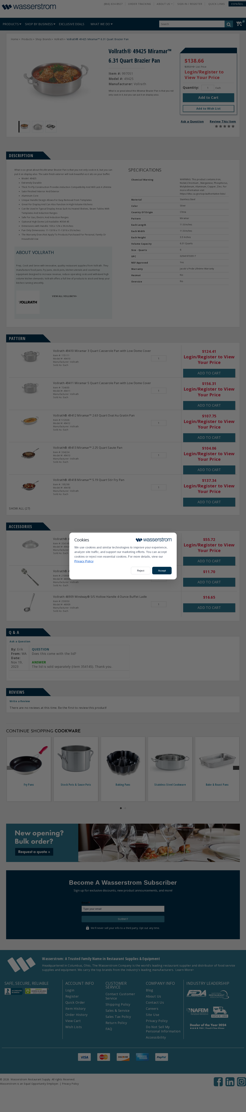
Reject (140, 570)
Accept (162, 570)
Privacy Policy (84, 561)
